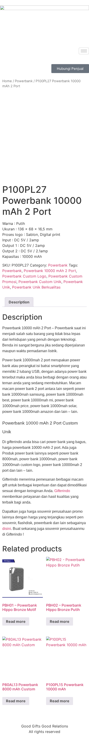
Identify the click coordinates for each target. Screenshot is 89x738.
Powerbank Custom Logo (24, 276)
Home (7, 81)
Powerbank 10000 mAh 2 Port (50, 270)
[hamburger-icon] (84, 51)
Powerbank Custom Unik (39, 281)
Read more (16, 621)
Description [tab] (19, 302)
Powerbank (24, 81)
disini (6, 529)
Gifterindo (62, 491)
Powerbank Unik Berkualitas (36, 287)
